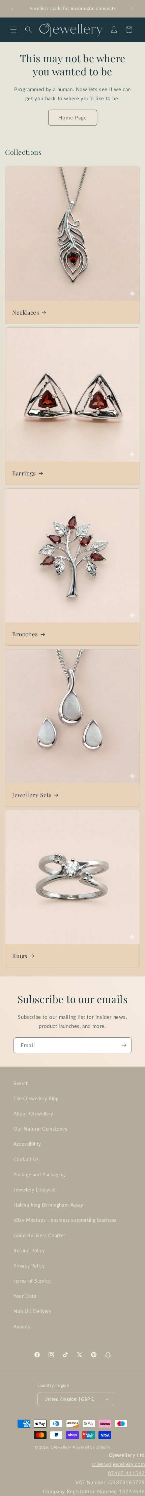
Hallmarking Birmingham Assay (48, 1205)
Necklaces (25, 312)
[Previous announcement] (12, 8)
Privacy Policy (29, 1266)
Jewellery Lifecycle (34, 1189)
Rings (20, 955)
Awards (21, 1326)
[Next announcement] (132, 8)
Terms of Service (32, 1281)
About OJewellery (33, 1113)
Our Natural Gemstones (40, 1129)
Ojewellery (61, 1447)
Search (21, 1083)
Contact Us (26, 1159)
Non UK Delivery (32, 1311)
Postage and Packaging (39, 1174)
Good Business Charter (39, 1235)
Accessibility (27, 1144)
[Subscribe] (123, 1045)
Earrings (24, 473)
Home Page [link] (72, 117)
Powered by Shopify (92, 1447)
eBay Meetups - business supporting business (64, 1220)
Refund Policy (29, 1250)
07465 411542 (126, 1473)
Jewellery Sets (32, 794)
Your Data (24, 1296)
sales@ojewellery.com (118, 1464)
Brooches (25, 634)
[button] (13, 29)
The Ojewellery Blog (35, 1098)
